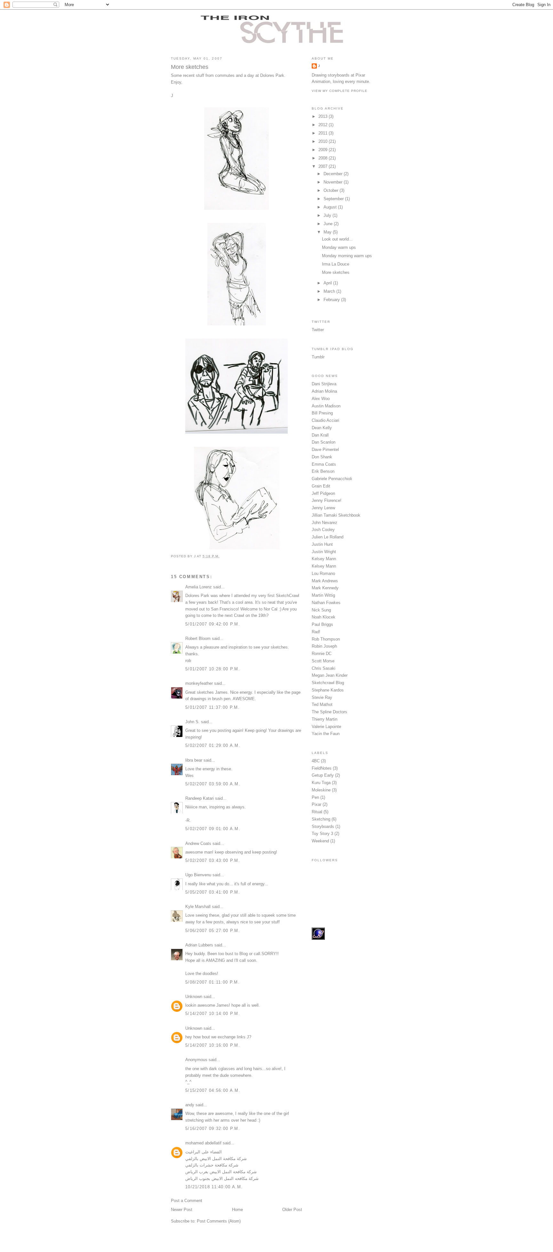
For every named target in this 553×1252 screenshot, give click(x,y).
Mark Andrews (325, 580)
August (331, 207)
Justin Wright (324, 551)
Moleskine (321, 790)
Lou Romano (323, 573)
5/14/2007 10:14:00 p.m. (212, 1013)
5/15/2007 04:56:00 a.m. (212, 1090)
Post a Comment (186, 1200)
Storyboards (323, 826)
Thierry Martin (324, 719)
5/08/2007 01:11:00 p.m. (212, 982)
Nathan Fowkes (326, 602)
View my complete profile (339, 91)
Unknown (193, 996)
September (334, 198)
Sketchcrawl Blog (328, 682)
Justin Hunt (322, 544)
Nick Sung (321, 610)
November (334, 182)
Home (237, 1209)
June (329, 223)
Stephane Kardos (328, 690)
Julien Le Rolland (327, 537)
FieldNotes (322, 768)
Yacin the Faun (326, 733)
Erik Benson (323, 471)
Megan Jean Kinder (330, 675)
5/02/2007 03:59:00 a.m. (212, 783)
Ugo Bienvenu (198, 874)
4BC (316, 760)
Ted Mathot (322, 704)
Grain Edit (321, 486)
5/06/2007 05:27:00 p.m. (212, 930)
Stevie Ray (322, 697)
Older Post (292, 1209)
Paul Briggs (322, 624)
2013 (323, 116)
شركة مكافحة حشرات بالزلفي (211, 1165)
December (334, 173)
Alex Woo (321, 398)
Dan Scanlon (323, 442)
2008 (323, 158)
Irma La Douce (335, 264)
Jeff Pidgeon (323, 493)
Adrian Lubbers (199, 945)
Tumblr (318, 357)
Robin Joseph (324, 646)
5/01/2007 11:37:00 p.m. (212, 707)
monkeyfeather (199, 683)
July (328, 215)
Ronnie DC (322, 653)
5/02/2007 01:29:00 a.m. (212, 745)
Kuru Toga (321, 782)
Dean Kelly (322, 427)
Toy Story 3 (322, 833)
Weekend (320, 841)
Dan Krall (320, 435)
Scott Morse (323, 661)
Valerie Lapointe (326, 726)
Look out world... (337, 239)
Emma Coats (324, 464)
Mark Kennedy (325, 587)
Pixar (316, 804)
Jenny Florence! (326, 500)
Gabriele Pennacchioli (332, 478)
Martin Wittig (323, 595)
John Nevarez (324, 522)
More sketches (335, 272)
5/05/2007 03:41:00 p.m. (212, 892)
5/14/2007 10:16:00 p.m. (212, 1045)
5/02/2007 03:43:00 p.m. (212, 860)
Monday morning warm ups (347, 255)
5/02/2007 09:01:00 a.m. (212, 828)
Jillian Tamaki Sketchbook (336, 515)
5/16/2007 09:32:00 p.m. (212, 1128)
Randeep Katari (199, 798)
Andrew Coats (198, 843)
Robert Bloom (198, 638)
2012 (323, 124)
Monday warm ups (339, 247)
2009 (323, 149)
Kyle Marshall (198, 906)
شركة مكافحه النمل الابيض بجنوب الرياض (222, 1178)
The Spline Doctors (329, 711)
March (330, 291)
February (332, 299)
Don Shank (322, 456)
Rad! (316, 631)
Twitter (318, 329)
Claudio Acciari (325, 420)
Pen (315, 797)
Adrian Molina (324, 391)
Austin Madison (326, 406)
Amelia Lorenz (198, 587)
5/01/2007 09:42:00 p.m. (212, 624)
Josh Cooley (323, 529)
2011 (323, 133)
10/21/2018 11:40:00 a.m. (214, 1186)
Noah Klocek (323, 617)
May (328, 232)
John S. (192, 721)
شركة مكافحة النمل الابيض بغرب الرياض (221, 1171)
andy (189, 1104)
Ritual (317, 811)
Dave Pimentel (325, 449)
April (328, 283)
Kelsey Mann (324, 558)
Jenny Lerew (323, 507)
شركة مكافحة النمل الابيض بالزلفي (216, 1158)
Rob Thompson (326, 639)
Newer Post (181, 1209)
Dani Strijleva (324, 383)
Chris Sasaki (323, 668)
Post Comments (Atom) (219, 1221)
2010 (323, 141)
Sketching (321, 819)
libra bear (193, 760)
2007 (323, 166)
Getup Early (323, 775)
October (332, 190)
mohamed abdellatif (203, 1143)
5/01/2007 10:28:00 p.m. (212, 669)
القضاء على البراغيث (203, 1152)
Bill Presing (322, 413)
